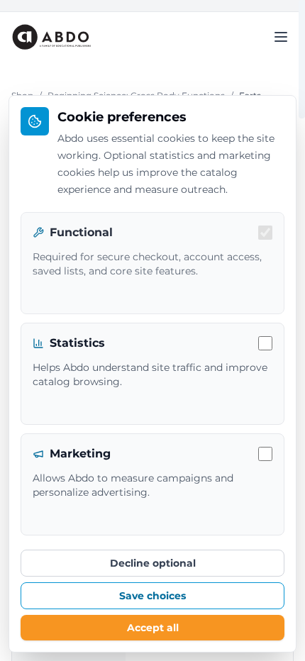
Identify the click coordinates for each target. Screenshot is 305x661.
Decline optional (153, 563)
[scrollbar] (302, 59)
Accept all (153, 627)
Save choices (152, 595)
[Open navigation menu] (281, 37)
